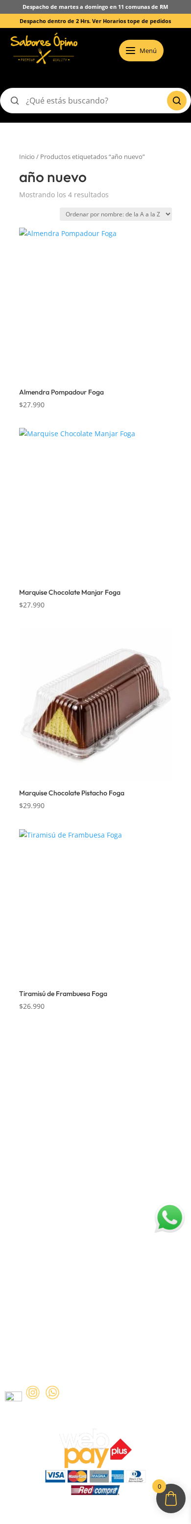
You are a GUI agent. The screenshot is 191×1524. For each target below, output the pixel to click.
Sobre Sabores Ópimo (42, 1099)
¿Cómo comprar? (33, 1118)
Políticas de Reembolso (44, 1199)
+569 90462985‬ (70, 1312)
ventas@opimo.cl (54, 1294)
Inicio (27, 156)
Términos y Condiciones (45, 1217)
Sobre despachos (33, 1137)
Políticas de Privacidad (42, 1236)
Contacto (20, 1156)
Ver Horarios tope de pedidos (131, 21)
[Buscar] (177, 100)
